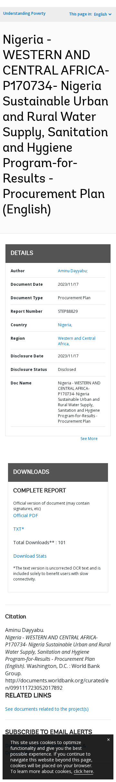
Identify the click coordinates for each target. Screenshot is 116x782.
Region (18, 338)
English (100, 14)
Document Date (27, 284)
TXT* (18, 529)
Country (19, 325)
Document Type (27, 298)
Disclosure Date (27, 356)
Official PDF (25, 515)
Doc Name (21, 383)
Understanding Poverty (24, 13)
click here (83, 771)
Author (18, 271)
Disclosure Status (29, 369)
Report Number (27, 311)
